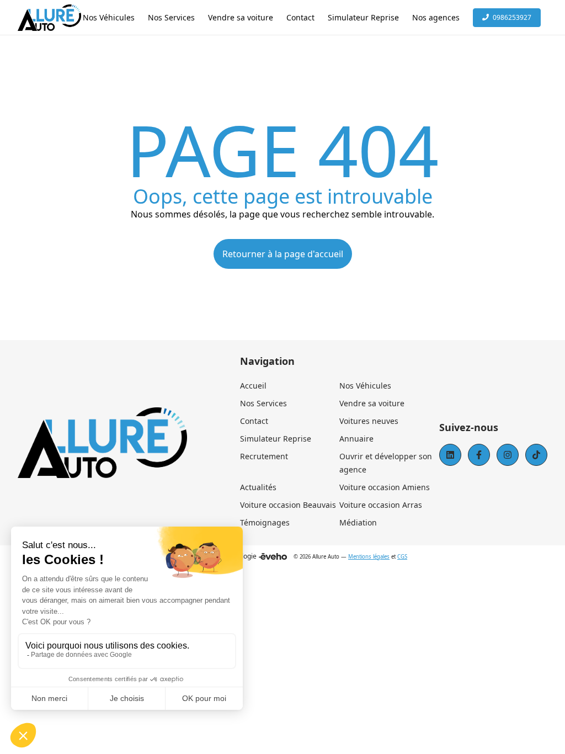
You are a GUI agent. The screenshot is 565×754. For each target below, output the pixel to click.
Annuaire (356, 438)
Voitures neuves (368, 421)
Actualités (258, 487)
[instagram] (508, 455)
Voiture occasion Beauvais (288, 505)
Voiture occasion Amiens (384, 487)
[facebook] (479, 455)
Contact (254, 421)
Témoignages (265, 522)
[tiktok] (536, 455)
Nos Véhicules (365, 385)
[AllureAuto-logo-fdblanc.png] (49, 17)
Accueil (253, 385)
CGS (402, 556)
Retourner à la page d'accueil (282, 254)
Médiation (358, 522)
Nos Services (263, 403)
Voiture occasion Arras (380, 505)
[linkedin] (450, 455)
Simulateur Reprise (275, 438)
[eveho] (273, 556)
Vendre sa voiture (371, 403)
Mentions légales (369, 556)
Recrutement (264, 456)
